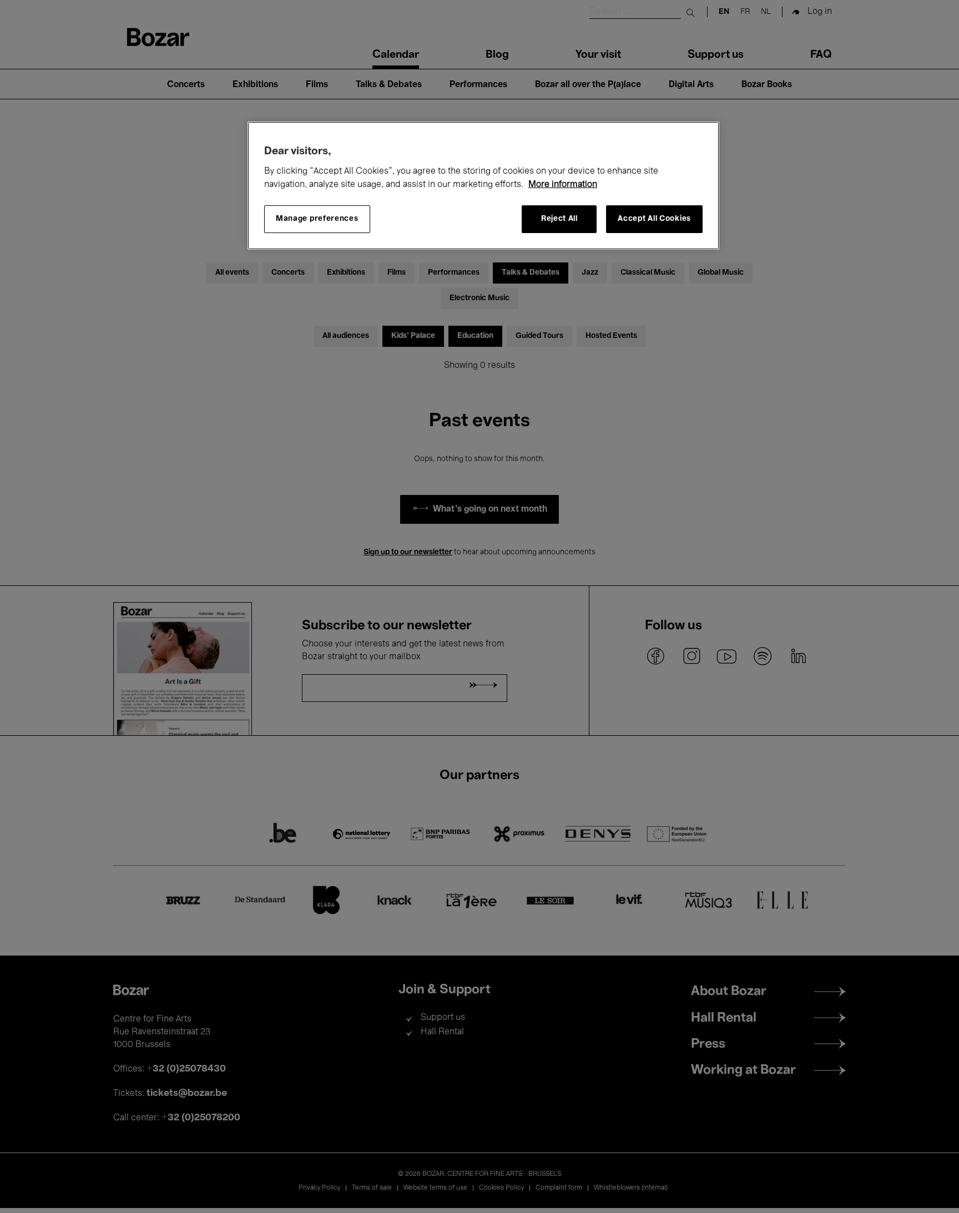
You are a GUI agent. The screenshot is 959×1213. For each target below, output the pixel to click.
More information (562, 185)
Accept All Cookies (654, 219)
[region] (483, 186)
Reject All (559, 219)
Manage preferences (317, 219)
